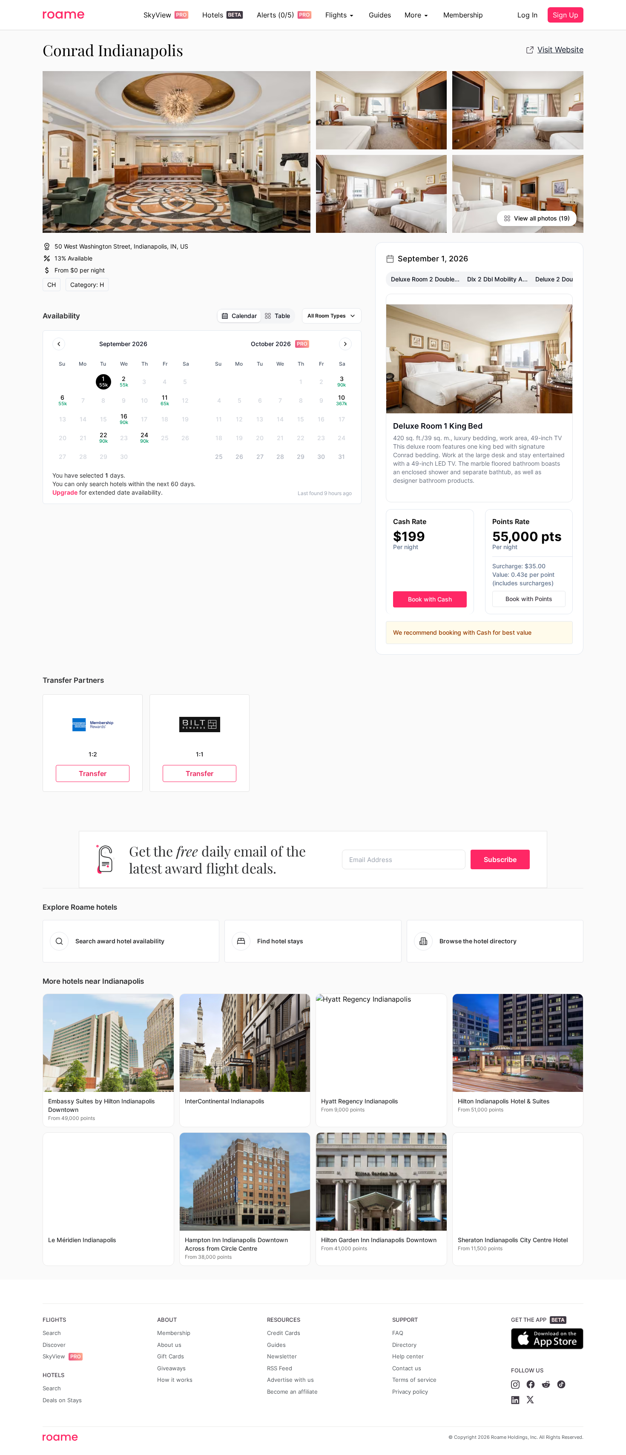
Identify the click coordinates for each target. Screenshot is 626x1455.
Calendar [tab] (244, 315)
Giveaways (171, 1368)
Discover (54, 1344)
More (413, 15)
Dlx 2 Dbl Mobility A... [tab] (497, 279)
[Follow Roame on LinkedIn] (515, 1400)
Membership (463, 15)
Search (52, 1332)
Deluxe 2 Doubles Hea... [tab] (569, 279)
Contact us (406, 1368)
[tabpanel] (479, 469)
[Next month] (345, 344)
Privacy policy (410, 1391)
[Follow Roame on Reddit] (546, 1384)
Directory (404, 1344)
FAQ (397, 1332)
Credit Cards (283, 1332)
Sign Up (565, 15)
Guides (380, 15)
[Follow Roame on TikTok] (561, 1384)
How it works (174, 1379)
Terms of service (414, 1379)
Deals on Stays (62, 1400)
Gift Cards (170, 1356)
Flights (336, 15)
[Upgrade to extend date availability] (302, 343)
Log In (527, 15)
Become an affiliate (292, 1391)
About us (169, 1344)
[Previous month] (58, 344)
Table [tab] (282, 315)
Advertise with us (290, 1379)
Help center (408, 1356)
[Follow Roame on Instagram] (515, 1384)
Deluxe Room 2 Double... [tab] (425, 279)
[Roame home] (62, 1437)
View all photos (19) (542, 218)
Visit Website (560, 50)
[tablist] (255, 316)
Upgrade (65, 492)
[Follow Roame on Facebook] (530, 1384)
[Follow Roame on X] (530, 1400)
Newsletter (282, 1356)
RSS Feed (279, 1368)
